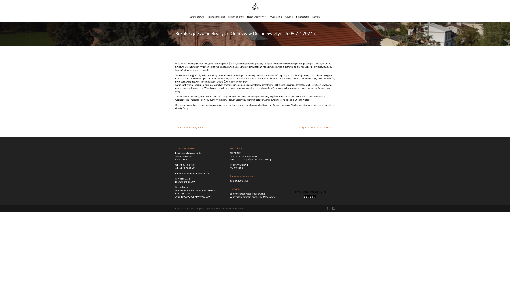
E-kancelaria (302, 17)
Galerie (289, 17)
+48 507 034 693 (187, 168)
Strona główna (197, 17)
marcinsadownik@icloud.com (196, 173)
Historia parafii (236, 17)
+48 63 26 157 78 (187, 165)
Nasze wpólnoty (255, 17)
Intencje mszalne (216, 17)
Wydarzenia (276, 17)
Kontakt (316, 17)
